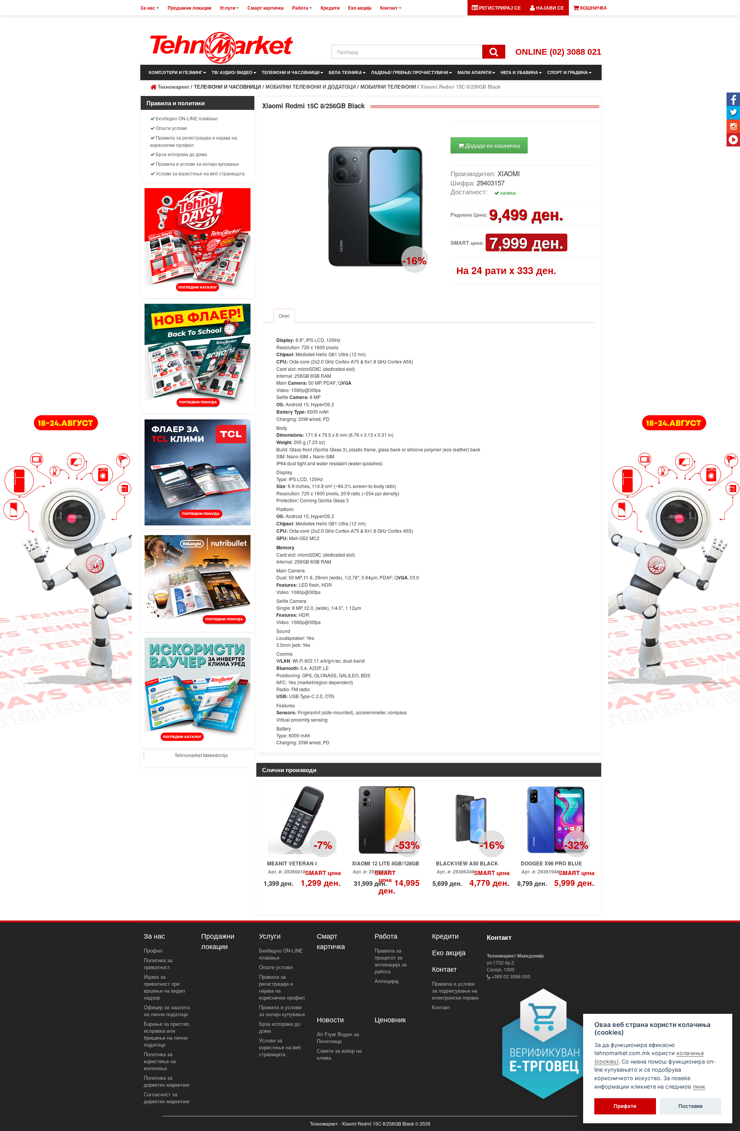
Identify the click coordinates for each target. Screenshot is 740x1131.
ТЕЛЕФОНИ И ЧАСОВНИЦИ (291, 72)
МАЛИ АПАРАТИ (474, 72)
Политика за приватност (158, 963)
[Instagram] (733, 126)
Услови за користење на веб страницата (200, 173)
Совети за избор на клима (339, 1054)
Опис (284, 315)
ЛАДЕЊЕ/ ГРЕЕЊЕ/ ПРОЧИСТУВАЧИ (409, 72)
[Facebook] (733, 99)
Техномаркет (173, 86)
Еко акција (449, 952)
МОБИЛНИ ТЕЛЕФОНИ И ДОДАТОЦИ (311, 86)
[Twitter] (733, 112)
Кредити (445, 936)
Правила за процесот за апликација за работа (391, 961)
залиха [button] (507, 192)
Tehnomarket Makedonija (201, 755)
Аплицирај (387, 981)
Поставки (690, 1106)
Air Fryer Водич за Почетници (338, 1037)
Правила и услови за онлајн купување (197, 163)
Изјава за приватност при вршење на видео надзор (164, 987)
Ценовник (390, 1019)
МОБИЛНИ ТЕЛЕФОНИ (388, 86)
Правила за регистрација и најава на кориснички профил (193, 141)
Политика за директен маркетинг (167, 1081)
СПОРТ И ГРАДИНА (567, 72)
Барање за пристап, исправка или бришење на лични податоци (167, 1034)
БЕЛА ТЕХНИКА (345, 72)
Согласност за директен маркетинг (167, 1098)
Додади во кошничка (492, 145)
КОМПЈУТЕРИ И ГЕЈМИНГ (175, 72)
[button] (547, 8)
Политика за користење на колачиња (160, 1061)
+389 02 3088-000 (510, 976)
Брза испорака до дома (181, 154)
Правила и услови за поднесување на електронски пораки (455, 990)
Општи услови (171, 128)
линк (699, 1086)
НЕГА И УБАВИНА (519, 72)
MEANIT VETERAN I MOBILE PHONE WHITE (465, 866)
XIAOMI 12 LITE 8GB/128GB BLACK (385, 866)
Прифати (625, 1106)
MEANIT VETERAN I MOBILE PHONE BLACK (297, 866)
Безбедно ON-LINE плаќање (187, 118)
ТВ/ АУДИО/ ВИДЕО (232, 72)
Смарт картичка (331, 941)
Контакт (441, 1007)
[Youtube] (733, 139)
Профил (153, 950)
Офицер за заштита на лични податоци (167, 1010)
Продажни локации (217, 941)
